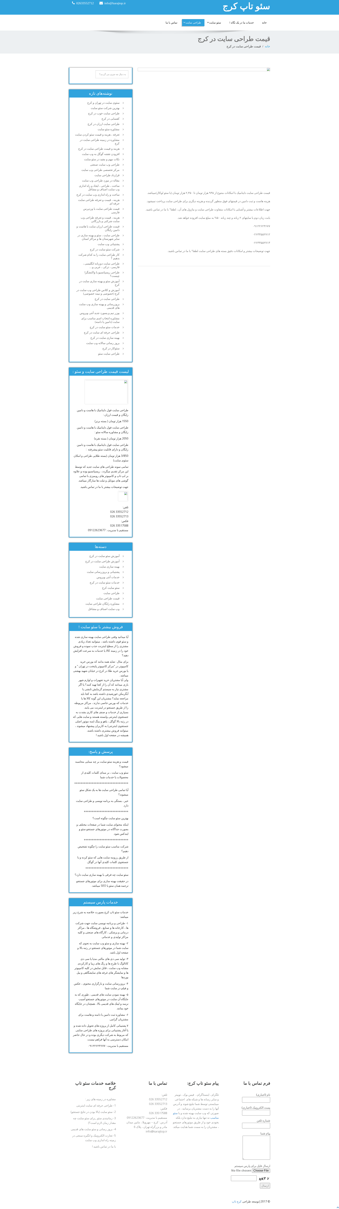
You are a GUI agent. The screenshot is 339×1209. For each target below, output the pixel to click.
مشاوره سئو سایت (109, 129)
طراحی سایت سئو (109, 353)
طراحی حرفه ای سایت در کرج (102, 332)
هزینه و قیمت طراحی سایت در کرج (99, 148)
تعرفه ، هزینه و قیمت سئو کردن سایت (97, 134)
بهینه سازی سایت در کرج (105, 337)
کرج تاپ (237, 1201)
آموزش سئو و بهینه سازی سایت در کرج (99, 283)
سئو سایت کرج (111, 587)
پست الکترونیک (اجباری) (256, 1108)
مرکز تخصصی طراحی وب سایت (100, 169)
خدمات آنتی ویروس (108, 577)
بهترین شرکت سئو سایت (105, 108)
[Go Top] (338, 1207)
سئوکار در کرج (111, 348)
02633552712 (85, 3)
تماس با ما (171, 22)
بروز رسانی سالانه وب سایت (103, 343)
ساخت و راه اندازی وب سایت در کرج (98, 194)
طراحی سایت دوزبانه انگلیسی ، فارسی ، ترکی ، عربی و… (101, 265)
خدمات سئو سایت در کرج (105, 327)
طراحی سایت (193, 22)
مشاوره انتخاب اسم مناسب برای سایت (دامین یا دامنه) (100, 320)
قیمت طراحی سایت (108, 598)
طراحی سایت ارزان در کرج (104, 123)
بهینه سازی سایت (109, 566)
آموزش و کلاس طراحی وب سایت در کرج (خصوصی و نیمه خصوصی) (98, 292)
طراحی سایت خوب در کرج (104, 113)
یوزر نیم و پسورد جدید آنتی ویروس (100, 313)
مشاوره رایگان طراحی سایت (102, 603)
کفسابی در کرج (111, 118)
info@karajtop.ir (115, 3)
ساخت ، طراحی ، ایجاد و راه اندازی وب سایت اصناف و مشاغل (99, 187)
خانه (264, 22)
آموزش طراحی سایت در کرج (102, 561)
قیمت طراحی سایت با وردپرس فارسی (101, 210)
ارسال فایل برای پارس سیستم (252, 1166)
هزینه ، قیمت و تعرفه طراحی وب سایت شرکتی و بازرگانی (100, 219)
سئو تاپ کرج (246, 6)
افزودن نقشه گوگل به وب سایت (101, 153)
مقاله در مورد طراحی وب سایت (101, 180)
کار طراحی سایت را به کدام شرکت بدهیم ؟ (99, 256)
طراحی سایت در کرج (107, 298)
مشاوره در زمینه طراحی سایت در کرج (100, 141)
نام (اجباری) (263, 1095)
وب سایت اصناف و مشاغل (104, 609)
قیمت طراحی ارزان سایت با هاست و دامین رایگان (98, 228)
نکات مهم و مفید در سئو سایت (102, 159)
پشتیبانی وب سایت (109, 244)
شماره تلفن (263, 1120)
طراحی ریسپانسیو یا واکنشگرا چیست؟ (102, 274)
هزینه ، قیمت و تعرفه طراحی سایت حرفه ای (99, 201)
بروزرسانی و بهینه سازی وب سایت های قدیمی (99, 306)
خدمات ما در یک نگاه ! (241, 22)
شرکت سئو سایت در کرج (105, 249)
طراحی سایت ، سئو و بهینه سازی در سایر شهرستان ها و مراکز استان (99, 237)
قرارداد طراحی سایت (107, 175)
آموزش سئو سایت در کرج (104, 555)
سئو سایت (215, 22)
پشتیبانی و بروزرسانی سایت (103, 571)
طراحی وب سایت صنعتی (105, 164)
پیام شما (265, 1133)
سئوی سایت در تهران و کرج (103, 102)
